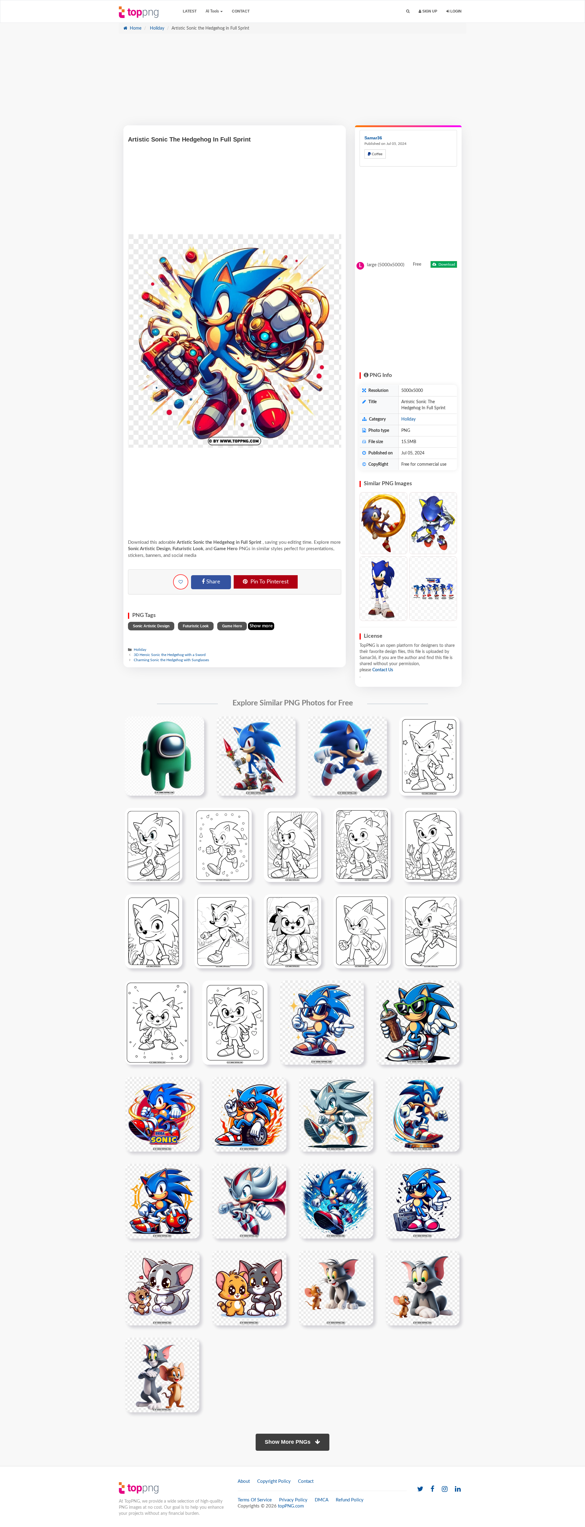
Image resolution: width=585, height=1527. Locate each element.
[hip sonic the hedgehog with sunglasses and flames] (249, 1114)
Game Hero (232, 626)
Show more (261, 626)
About (244, 1481)
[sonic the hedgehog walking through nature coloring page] (223, 931)
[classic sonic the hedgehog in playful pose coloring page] (157, 1022)
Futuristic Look (196, 626)
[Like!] (180, 582)
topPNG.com (291, 1506)
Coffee (376, 154)
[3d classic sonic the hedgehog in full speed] (347, 756)
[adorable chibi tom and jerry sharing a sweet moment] (162, 1288)
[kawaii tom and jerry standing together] (249, 1288)
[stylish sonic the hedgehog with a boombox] (422, 1201)
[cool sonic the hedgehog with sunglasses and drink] (417, 1022)
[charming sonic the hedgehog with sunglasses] (322, 1022)
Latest (190, 11)
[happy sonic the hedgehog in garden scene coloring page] (292, 931)
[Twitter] (420, 1489)
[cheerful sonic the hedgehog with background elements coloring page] (235, 1022)
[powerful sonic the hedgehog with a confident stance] (162, 1201)
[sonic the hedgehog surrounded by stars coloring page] (429, 756)
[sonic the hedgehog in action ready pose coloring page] (292, 845)
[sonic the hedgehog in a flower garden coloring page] (431, 845)
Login (455, 11)
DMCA (321, 1500)
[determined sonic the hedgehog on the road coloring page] (431, 931)
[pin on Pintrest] (196, 724)
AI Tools (213, 11)
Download (446, 264)
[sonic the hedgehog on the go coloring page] (223, 845)
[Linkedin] (458, 1489)
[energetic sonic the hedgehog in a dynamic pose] (162, 1114)
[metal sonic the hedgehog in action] (336, 1114)
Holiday (156, 28)
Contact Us (382, 670)
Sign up (429, 11)
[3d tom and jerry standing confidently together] (162, 1375)
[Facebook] (432, 1489)
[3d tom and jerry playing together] (336, 1288)
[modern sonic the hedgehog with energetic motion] (422, 1114)
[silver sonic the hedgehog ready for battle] (249, 1201)
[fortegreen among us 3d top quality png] (164, 756)
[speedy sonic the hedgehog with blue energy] (336, 1201)
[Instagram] (445, 1489)
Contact (241, 11)
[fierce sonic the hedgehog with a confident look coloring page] (362, 931)
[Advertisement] (292, 82)
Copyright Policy (274, 1481)
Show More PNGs (288, 1442)
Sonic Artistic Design (151, 626)
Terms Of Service (255, 1500)
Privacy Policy (293, 1500)
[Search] (408, 11)
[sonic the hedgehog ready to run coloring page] (153, 845)
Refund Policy (349, 1500)
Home (135, 28)
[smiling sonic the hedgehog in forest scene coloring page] (153, 931)
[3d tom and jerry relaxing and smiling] (422, 1288)
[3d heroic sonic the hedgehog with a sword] (256, 756)
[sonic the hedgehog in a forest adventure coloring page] (362, 845)
